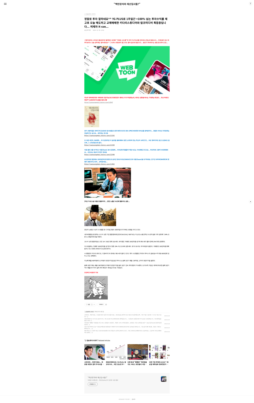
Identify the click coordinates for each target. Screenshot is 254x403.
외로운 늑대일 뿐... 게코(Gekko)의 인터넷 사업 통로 (103, 380)
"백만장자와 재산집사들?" (127, 4)
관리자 (133, 399)
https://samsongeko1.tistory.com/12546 (99, 155)
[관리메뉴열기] (250, 3)
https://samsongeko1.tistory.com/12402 (99, 164)
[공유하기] (92, 304)
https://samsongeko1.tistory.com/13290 (99, 145)
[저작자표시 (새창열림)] (106, 304)
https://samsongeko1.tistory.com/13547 (98, 102)
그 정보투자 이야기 (89, 311)
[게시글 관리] (94, 304)
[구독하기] (250, 201)
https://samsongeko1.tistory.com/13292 (99, 135)
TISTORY (127, 399)
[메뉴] (5, 4)
